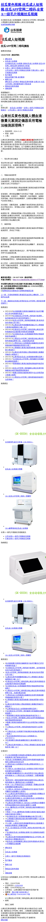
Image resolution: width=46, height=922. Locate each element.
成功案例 (21, 77)
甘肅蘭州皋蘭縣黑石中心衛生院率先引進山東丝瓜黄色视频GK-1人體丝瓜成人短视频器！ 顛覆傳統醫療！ (24, 775)
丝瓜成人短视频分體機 (13, 469)
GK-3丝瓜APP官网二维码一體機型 (18, 496)
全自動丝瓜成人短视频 (13, 63)
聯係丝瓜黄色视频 (26, 82)
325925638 (19, 885)
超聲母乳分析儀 (24, 66)
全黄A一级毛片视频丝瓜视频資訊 (17, 68)
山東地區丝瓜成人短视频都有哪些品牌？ (22, 709)
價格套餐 (8, 88)
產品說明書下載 (11, 77)
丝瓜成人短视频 (11, 61)
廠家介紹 (8, 79)
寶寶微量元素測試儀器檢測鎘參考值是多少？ (24, 715)
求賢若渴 (27, 84)
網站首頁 (8, 59)
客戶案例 (8, 75)
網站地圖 (11, 24)
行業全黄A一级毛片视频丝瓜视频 (17, 538)
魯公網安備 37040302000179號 (18, 894)
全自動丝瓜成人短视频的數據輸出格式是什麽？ (25, 816)
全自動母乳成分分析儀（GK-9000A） (19, 442)
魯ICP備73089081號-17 (20, 892)
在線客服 (4, 24)
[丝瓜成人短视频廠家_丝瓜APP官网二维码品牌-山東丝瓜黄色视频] (13, 34)
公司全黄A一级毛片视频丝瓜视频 (17, 70)
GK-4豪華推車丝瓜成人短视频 (16, 528)
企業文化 (37, 82)
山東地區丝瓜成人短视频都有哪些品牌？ (28, 357)
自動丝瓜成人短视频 (30, 63)
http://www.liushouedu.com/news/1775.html (28, 280)
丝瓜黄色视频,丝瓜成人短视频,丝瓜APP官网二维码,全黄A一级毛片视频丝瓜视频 (22, 9)
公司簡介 (15, 82)
